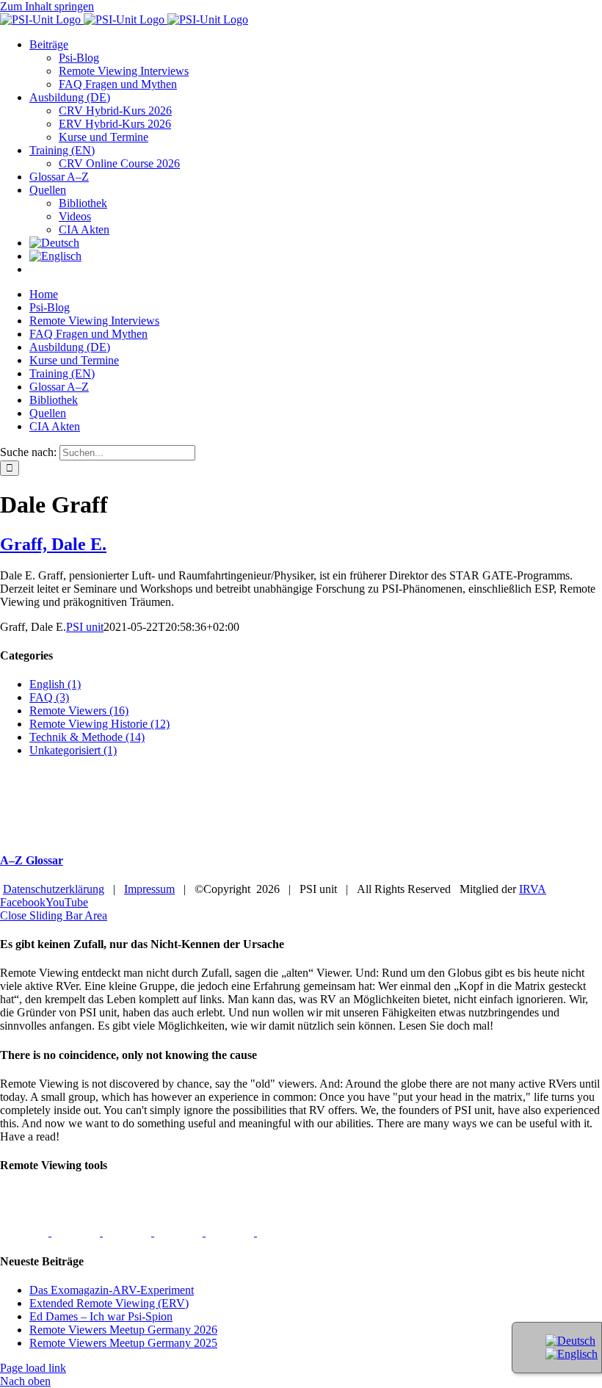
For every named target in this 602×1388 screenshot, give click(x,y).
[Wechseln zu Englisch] (55, 256)
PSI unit (85, 627)
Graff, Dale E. (53, 544)
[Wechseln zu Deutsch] (570, 1341)
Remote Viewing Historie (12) (99, 724)
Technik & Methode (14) (87, 737)
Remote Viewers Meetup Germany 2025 (123, 1343)
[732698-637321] (180, 1232)
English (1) (55, 684)
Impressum (149, 889)
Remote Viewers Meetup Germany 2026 (123, 1329)
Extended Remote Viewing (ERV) (109, 1303)
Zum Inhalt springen (47, 6)
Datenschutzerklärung (53, 889)
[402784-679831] (281, 1232)
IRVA (532, 889)
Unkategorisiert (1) (73, 750)
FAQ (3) (49, 697)
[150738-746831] (77, 1232)
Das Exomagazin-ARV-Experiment (111, 1290)
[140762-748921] (128, 1232)
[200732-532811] (25, 1232)
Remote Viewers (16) (78, 710)
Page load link (33, 1368)
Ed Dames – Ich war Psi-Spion (101, 1316)
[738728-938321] (231, 1232)
